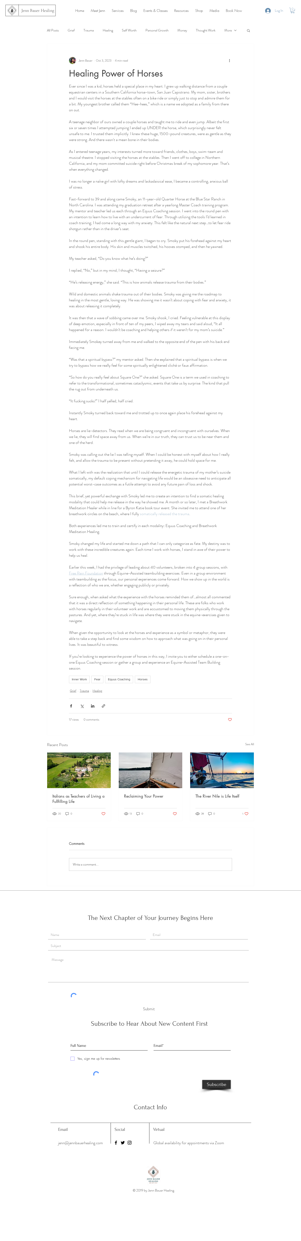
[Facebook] (116, 1142)
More (228, 30)
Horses (143, 679)
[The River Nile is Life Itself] (222, 770)
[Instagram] (129, 1142)
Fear (97, 679)
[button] (292, 10)
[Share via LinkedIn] (93, 706)
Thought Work (206, 30)
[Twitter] (122, 1142)
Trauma (89, 30)
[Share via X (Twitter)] (82, 706)
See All (249, 744)
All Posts (53, 30)
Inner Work (79, 679)
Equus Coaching (119, 679)
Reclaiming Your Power (143, 796)
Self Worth (129, 30)
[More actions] (229, 60)
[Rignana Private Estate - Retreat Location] (79, 770)
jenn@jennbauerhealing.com (80, 1143)
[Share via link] (103, 706)
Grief (71, 30)
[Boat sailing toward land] (150, 770)
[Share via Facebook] (71, 706)
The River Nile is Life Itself (217, 796)
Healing (108, 30)
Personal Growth (157, 30)
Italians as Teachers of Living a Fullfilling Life (78, 798)
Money (182, 30)
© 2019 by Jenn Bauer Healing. (154, 1190)
